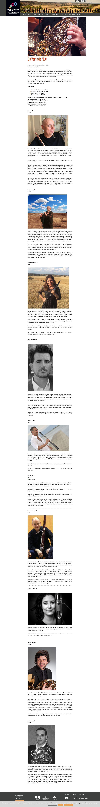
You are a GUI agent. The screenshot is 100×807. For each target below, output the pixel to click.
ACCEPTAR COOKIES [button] (68, 805)
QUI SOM (25, 14)
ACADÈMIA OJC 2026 (54, 14)
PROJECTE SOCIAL (44, 14)
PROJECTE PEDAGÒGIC (63, 14)
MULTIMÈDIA (79, 14)
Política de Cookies (52, 805)
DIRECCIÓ (30, 14)
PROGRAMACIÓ (37, 14)
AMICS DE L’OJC (72, 14)
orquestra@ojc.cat (19, 798)
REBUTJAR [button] (60, 805)
